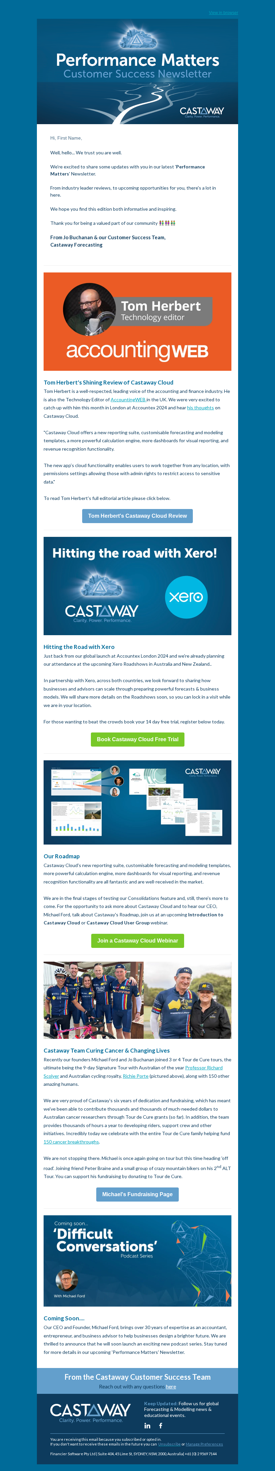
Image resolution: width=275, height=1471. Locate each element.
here (171, 1386)
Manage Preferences (204, 1444)
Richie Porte (136, 1076)
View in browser (223, 12)
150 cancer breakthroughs (71, 1142)
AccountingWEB (129, 399)
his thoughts (200, 407)
